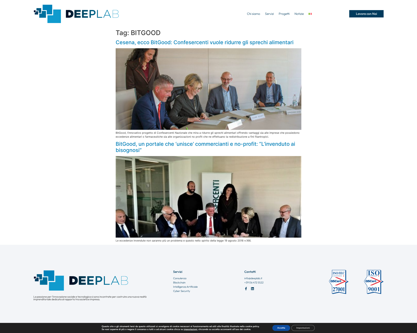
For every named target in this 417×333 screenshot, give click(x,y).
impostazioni (190, 329)
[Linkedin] (252, 288)
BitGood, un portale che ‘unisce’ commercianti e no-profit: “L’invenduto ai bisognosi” (205, 147)
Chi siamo (253, 14)
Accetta (281, 327)
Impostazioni (303, 327)
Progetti (284, 14)
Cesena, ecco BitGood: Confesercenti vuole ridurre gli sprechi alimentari (205, 42)
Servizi (269, 14)
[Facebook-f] (246, 288)
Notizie (299, 14)
